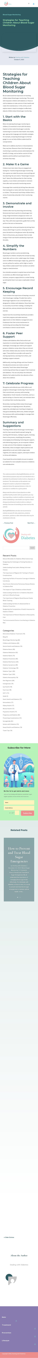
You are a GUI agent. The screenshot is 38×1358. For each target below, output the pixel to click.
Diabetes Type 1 (7, 671)
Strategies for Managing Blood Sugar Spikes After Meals (18, 1094)
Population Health (8, 712)
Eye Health (6, 687)
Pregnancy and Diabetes (10, 715)
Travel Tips (6, 730)
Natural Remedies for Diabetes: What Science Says (18, 559)
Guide (4, 696)
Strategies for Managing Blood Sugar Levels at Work (18, 948)
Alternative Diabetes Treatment (12, 634)
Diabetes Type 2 (7, 674)
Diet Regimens (7, 680)
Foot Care (6, 690)
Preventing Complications (11, 718)
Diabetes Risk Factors (9, 662)
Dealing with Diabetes (22, 57)
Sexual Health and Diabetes (11, 727)
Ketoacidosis (7, 702)
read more (8, 932)
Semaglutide (7, 721)
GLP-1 (4, 693)
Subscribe (27, 813)
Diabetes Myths (7, 655)
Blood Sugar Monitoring (10, 640)
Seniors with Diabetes (9, 724)
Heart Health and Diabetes (11, 699)
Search (32, 548)
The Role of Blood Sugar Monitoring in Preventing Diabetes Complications (17, 1022)
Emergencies (7, 683)
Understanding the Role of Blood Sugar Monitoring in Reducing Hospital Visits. (19, 1168)
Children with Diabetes (10, 643)
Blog (4, 637)
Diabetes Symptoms (9, 665)
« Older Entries (9, 1237)
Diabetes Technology (9, 668)
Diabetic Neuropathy (9, 677)
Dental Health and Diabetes (11, 646)
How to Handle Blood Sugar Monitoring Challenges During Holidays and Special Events (17, 1206)
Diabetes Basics (7, 649)
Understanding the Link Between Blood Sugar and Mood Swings (17, 1132)
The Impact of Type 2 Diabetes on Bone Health (17, 589)
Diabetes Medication (9, 652)
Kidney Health (7, 705)
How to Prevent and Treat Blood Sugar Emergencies (19, 854)
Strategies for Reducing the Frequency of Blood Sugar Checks (19, 911)
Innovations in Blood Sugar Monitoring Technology (17, 1058)
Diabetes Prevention (9, 659)
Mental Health (7, 708)
